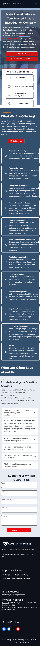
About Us (18, 554)
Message (5, 516)
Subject (4, 507)
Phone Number (6, 499)
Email (4, 491)
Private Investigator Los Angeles (17, 578)
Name (4, 483)
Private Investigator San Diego (17, 575)
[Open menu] (36, 3)
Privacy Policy (26, 554)
